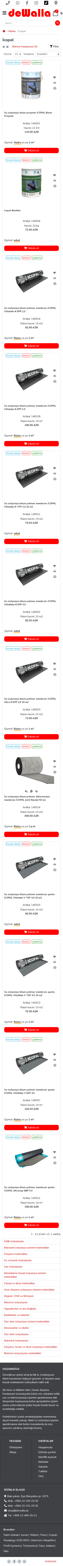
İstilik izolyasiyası (14, 1241)
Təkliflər (42, 1471)
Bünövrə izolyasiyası (16, 1302)
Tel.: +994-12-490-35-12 (22, 1515)
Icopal (52, 1534)
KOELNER (22, 1540)
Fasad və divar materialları (19, 1283)
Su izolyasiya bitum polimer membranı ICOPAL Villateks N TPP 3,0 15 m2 (30, 505)
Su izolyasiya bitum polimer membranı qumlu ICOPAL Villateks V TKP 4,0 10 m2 (29, 896)
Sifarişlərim (15, 1447)
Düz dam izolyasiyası (16, 1334)
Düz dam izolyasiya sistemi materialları (26, 1321)
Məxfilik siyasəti (47, 1457)
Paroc (43, 1534)
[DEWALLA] (29, 13)
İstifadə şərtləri (47, 1452)
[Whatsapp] (17, 3)
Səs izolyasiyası (13, 1266)
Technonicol (30, 1545)
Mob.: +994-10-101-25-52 (23, 1505)
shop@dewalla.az (18, 1510)
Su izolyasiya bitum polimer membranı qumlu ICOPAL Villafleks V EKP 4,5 (29, 1091)
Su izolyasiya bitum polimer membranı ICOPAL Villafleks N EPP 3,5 (30, 603)
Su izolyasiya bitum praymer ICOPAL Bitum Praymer (28, 114)
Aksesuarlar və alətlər (16, 1327)
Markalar (43, 1461)
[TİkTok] (24, 1561)
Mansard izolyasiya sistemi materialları (26, 1247)
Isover (24, 1534)
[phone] (7, 3)
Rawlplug (9, 1540)
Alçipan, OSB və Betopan (19, 1296)
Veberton (35, 1540)
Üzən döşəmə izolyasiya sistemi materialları (29, 1289)
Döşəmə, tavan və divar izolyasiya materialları (30, 1346)
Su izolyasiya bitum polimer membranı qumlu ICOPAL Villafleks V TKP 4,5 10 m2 (29, 994)
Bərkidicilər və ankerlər (16, 1315)
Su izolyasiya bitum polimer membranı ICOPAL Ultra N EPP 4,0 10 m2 (30, 700)
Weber (34, 1534)
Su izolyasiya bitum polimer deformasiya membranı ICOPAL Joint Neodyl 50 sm (27, 798)
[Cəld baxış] (54, 83)
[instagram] (36, 3)
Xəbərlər (43, 1466)
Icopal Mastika (12, 210)
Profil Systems (12, 1545)
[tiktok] (46, 3)
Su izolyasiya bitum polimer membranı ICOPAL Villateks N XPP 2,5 (30, 310)
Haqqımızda (45, 1447)
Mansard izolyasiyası (16, 1340)
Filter (55, 46)
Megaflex (49, 1540)
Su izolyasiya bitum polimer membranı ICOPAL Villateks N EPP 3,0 (30, 407)
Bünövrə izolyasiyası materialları (22, 1353)
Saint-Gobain (11, 1534)
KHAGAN (50, 1561)
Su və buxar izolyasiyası (18, 1260)
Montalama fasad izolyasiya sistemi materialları (25, 1275)
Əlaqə (12, 1452)
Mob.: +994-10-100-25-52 (23, 1500)
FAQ (41, 1476)
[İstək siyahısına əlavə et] (54, 77)
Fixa (41, 1545)
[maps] (56, 3)
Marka (12, 31)
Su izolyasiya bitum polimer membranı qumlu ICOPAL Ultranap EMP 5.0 (29, 1189)
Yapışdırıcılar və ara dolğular (20, 1308)
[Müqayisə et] (54, 88)
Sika (6, 1551)
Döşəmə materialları (15, 1254)
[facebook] (27, 3)
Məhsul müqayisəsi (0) (24, 46)
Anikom (50, 1545)
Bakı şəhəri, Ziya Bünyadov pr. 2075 (27, 1496)
